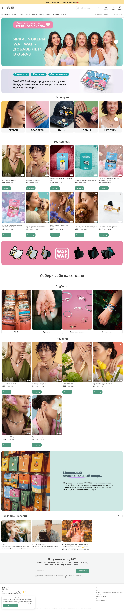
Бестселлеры (62, 141)
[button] (106, 8)
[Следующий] (116, 119)
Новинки (62, 338)
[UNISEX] (16, 310)
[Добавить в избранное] (23, 147)
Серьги (28, 14)
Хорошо (10, 606)
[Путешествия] (108, 310)
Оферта (54, 608)
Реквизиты (46, 608)
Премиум (46, 332)
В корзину (6, 188)
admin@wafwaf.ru (101, 600)
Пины (21, 14)
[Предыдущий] (8, 42)
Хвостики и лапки (77, 332)
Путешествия (107, 332)
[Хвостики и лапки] (77, 310)
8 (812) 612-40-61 (101, 596)
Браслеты (15, 14)
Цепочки (41, 14)
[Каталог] (2, 8)
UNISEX (16, 332)
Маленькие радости (59, 14)
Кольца (34, 14)
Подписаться (82, 571)
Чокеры (48, 14)
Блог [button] (119, 516)
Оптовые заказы (86, 608)
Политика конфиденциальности (69, 608)
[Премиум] (47, 310)
